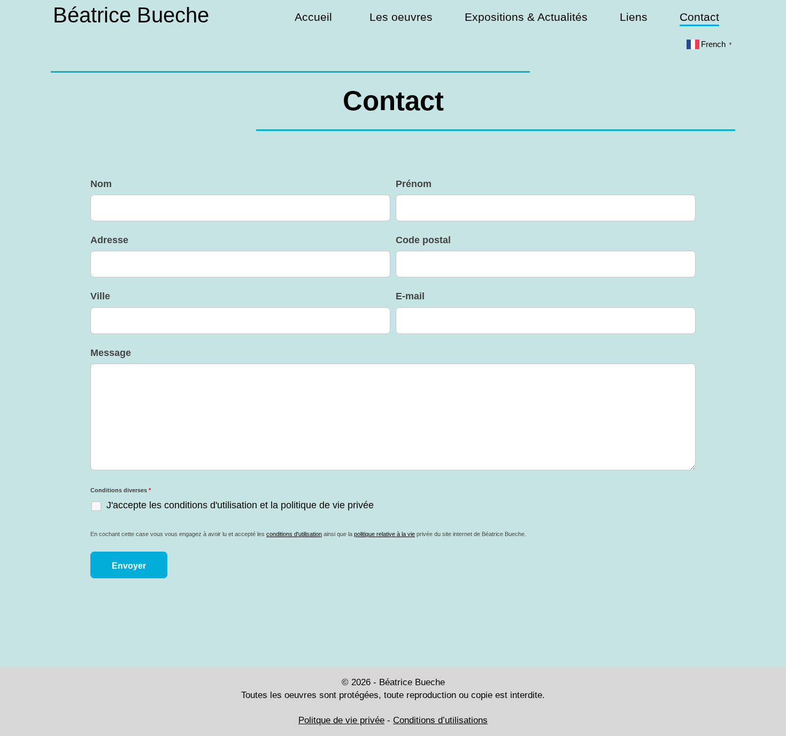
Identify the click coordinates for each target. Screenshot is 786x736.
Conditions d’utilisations (440, 720)
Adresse (109, 240)
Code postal (423, 240)
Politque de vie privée (341, 720)
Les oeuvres (401, 17)
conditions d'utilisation (294, 534)
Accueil (313, 17)
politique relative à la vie (384, 534)
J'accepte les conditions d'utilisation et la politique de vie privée (240, 505)
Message (110, 352)
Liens (634, 17)
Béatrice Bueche (131, 15)
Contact (699, 17)
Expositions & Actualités (526, 17)
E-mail (410, 296)
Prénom (413, 184)
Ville (100, 296)
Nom (101, 184)
